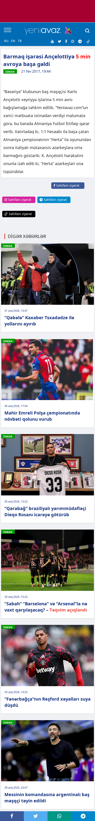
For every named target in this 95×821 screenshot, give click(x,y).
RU (6, 41)
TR (20, 41)
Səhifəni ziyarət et (66, 188)
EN (13, 41)
